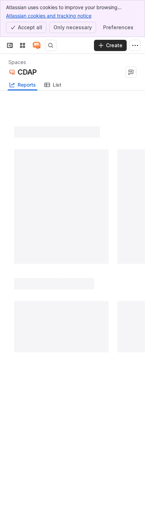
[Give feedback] (131, 72)
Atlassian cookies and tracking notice (49, 16)
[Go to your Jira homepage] (36, 45)
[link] (53, 84)
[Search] (50, 45)
